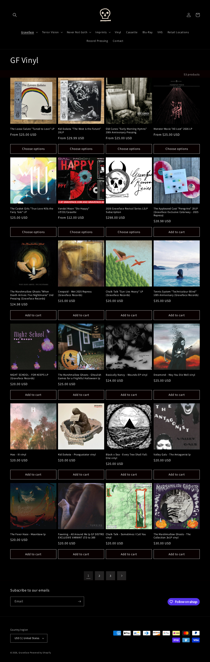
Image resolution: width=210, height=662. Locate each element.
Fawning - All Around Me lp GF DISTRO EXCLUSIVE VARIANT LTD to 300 (81, 536)
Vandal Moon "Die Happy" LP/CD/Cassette (73, 210)
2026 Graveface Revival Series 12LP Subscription (127, 210)
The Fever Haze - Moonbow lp (28, 534)
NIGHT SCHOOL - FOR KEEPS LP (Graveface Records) (29, 376)
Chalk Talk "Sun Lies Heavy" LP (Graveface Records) (124, 293)
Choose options (33, 149)
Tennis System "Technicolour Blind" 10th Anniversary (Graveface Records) (176, 293)
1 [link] (88, 575)
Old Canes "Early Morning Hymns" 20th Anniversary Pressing (126, 130)
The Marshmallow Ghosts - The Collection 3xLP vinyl (172, 536)
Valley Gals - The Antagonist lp (172, 454)
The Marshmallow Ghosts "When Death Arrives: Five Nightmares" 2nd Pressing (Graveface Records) (32, 295)
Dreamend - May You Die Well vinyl (174, 374)
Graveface (24, 652)
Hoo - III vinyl (18, 454)
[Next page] (121, 575)
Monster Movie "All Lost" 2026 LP (173, 129)
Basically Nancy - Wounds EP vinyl (126, 374)
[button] (14, 14)
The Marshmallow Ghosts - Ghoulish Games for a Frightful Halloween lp (79, 376)
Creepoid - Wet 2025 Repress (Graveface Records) (74, 293)
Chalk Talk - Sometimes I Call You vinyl (126, 536)
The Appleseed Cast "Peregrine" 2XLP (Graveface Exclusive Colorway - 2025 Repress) (176, 212)
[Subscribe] (79, 601)
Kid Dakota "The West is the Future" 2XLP (79, 130)
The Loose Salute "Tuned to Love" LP (32, 129)
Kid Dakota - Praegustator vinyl (77, 454)
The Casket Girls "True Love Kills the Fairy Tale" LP (31, 210)
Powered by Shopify (40, 652)
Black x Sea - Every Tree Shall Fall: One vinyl (126, 456)
